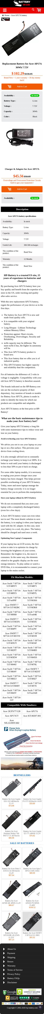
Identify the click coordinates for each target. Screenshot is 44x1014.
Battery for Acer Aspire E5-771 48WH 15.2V (32, 832)
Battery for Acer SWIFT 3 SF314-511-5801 (32, 934)
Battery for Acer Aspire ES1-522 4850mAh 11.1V (11, 801)
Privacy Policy (13, 974)
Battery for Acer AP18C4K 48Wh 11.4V (11, 902)
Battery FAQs (13, 978)
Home (7, 15)
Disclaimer (12, 982)
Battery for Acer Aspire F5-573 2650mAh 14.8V (32, 800)
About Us (11, 949)
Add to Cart (22, 87)
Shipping (11, 957)
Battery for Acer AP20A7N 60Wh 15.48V (32, 903)
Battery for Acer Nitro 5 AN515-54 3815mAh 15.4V (11, 871)
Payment (11, 953)
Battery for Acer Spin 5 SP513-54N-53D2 (32, 870)
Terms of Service (14, 970)
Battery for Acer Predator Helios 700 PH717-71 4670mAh (11, 833)
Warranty (11, 965)
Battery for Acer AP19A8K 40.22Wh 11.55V (11, 935)
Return (10, 961)
